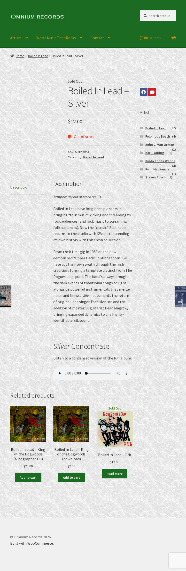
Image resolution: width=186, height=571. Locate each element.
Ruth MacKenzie (157, 169)
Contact (97, 37)
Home (20, 56)
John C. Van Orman (159, 144)
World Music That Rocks (56, 37)
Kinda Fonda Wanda (160, 161)
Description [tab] (20, 187)
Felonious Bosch (157, 136)
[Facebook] (143, 92)
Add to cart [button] (28, 477)
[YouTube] (152, 92)
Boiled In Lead (38, 56)
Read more (115, 473)
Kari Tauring (154, 153)
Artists (16, 37)
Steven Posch (155, 177)
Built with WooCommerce (31, 543)
